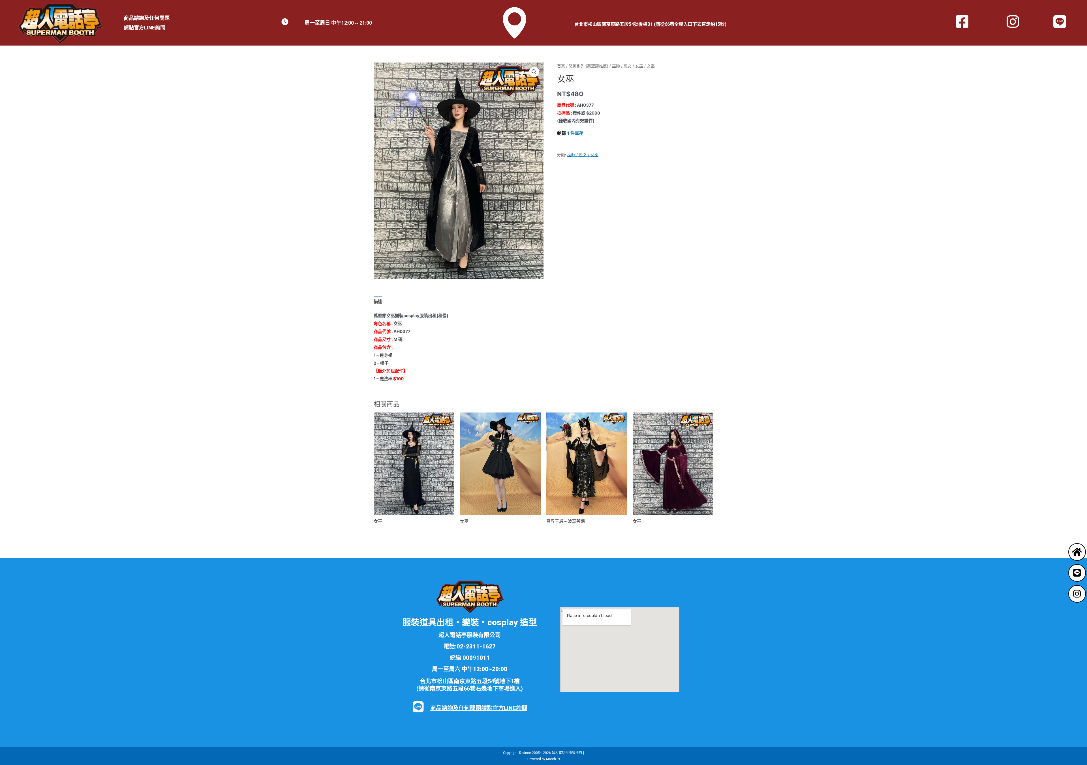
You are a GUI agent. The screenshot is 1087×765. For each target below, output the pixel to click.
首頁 (561, 66)
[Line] (1077, 573)
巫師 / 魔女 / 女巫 (627, 66)
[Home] (1077, 552)
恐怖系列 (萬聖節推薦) (588, 66)
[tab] (378, 302)
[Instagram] (1077, 594)
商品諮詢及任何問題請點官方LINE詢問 (478, 708)
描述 (378, 301)
